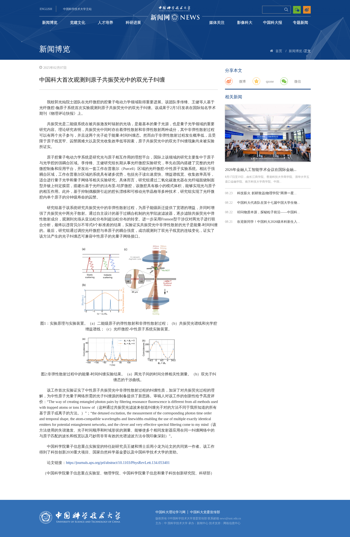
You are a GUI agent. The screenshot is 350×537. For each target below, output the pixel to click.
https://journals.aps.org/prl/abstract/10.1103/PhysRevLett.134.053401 (118, 463)
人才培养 (105, 22)
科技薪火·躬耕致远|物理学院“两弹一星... (267, 193)
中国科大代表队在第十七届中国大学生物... (268, 202)
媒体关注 (217, 22)
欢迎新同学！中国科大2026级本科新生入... (268, 222)
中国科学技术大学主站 (77, 9)
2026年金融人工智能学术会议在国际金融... (260, 170)
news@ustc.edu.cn (230, 518)
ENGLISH (46, 9)
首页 (278, 51)
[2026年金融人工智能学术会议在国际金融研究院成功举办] (268, 133)
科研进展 (133, 22)
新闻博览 (49, 22)
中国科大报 (272, 22)
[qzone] (256, 81)
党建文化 (77, 22)
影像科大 (244, 22)
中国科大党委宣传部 (205, 512)
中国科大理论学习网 (170, 512)
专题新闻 (300, 22)
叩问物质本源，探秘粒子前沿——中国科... (268, 212)
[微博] (229, 81)
